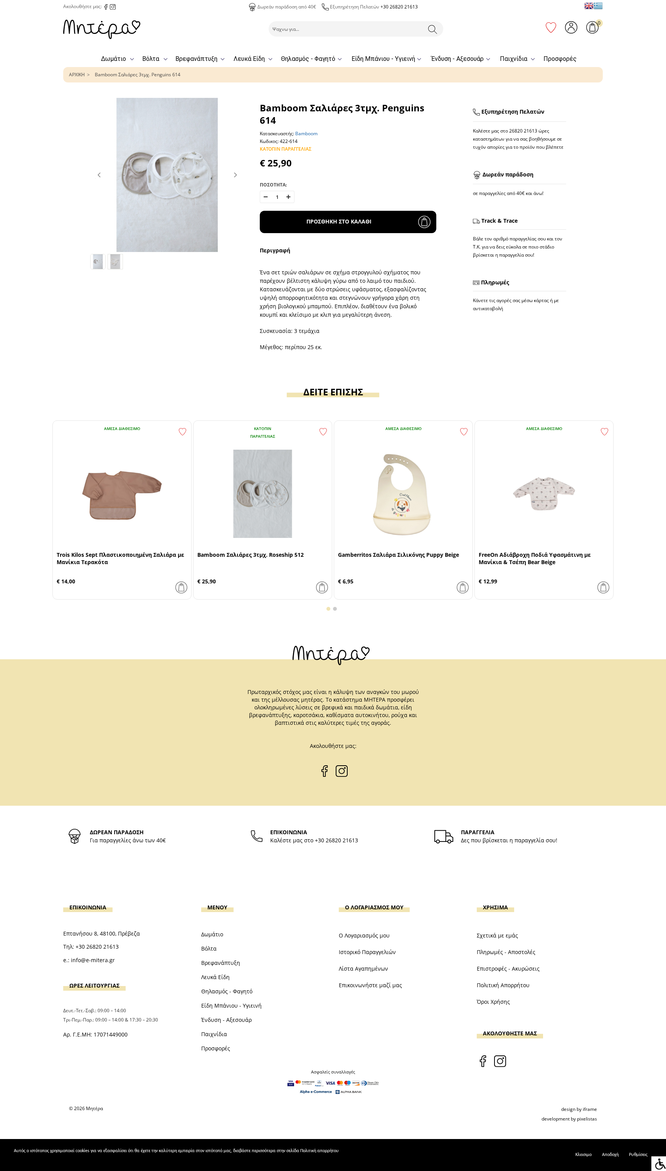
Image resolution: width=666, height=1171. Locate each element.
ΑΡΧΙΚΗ (77, 74)
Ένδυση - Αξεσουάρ (457, 58)
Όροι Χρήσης (493, 1001)
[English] (589, 5)
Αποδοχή (610, 1155)
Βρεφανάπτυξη (196, 58)
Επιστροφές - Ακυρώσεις (508, 968)
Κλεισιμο (583, 1155)
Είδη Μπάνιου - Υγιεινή (383, 58)
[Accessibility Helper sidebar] (658, 1163)
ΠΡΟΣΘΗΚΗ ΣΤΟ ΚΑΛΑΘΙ (339, 221)
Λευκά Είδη (249, 58)
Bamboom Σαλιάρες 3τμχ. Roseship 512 (250, 554)
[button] (328, 609)
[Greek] (598, 5)
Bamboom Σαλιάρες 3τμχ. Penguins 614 (137, 74)
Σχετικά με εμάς (497, 935)
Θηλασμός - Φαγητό (308, 58)
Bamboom (306, 133)
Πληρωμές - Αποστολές (506, 952)
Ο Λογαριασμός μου (364, 935)
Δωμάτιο (113, 58)
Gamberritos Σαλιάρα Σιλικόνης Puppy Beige (398, 554)
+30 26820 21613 (399, 6)
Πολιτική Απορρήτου (503, 985)
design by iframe (579, 1109)
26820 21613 (523, 131)
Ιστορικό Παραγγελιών (367, 952)
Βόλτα (150, 58)
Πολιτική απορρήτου (319, 1151)
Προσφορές (560, 58)
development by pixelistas (569, 1119)
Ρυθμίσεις (638, 1155)
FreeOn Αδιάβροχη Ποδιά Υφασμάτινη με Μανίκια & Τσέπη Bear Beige (535, 558)
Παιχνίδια (513, 58)
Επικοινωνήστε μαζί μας (370, 985)
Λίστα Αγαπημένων (363, 968)
